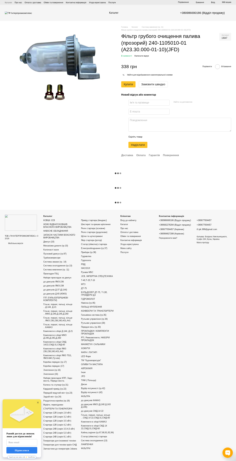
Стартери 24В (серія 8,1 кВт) (57, 436)
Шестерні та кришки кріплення (95, 224)
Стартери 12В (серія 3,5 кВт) (57, 421)
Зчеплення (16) (50, 374)
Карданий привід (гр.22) (54, 389)
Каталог (8, 2)
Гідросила (86, 260)
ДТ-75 (84, 288)
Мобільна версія (15, 243)
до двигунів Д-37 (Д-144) (55, 289)
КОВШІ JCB (49, 220)
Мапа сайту (126, 248)
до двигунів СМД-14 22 (92, 411)
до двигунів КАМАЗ (90, 400)
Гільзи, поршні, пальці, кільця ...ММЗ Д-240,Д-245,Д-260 (57, 312)
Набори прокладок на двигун (57, 277)
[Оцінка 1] (147, 137)
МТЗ (83, 284)
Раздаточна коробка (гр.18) (56, 400)
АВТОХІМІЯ (86, 368)
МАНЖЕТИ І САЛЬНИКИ (93, 344)
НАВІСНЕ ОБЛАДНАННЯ (55, 231)
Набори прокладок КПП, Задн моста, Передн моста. (57, 379)
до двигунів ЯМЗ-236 (53, 281)
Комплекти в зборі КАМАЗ (94, 422)
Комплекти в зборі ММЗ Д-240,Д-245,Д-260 (54, 336)
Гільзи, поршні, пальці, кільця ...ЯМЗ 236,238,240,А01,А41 (57, 319)
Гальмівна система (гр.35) (93, 315)
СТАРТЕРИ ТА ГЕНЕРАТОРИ (57, 409)
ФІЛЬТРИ (85, 448)
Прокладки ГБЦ (51, 273)
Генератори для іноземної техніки (59, 440)
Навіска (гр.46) (88, 303)
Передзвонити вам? (168, 238)
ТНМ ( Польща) (88, 380)
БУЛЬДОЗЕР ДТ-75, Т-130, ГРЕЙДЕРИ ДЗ (94, 293)
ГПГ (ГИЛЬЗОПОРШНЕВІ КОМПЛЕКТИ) (55, 299)
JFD (83, 376)
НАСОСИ (85, 268)
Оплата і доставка (33, 2)
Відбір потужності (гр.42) (93, 388)
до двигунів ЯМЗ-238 (53, 285)
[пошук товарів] (130, 12)
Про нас (18, 2)
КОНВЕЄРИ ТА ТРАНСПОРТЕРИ (97, 311)
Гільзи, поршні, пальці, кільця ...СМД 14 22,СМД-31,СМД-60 (95, 416)
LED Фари (86, 356)
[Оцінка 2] (152, 137)
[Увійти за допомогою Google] (201, 102)
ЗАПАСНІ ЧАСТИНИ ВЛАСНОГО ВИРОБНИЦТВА (59, 236)
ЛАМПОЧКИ (87, 444)
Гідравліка (86, 256)
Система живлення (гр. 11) (56, 269)
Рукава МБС (87, 272)
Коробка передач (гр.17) (55, 362)
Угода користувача (97, 2)
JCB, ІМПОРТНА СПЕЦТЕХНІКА (97, 276)
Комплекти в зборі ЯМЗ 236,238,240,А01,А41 (54, 350)
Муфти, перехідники (53, 404)
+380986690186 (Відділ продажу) (202, 12)
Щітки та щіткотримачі (92, 236)
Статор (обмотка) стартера (94, 244)
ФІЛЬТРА (85, 396)
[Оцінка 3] (158, 137)
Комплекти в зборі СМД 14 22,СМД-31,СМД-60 (94, 427)
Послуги (112, 2)
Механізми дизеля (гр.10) (55, 245)
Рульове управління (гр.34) (94, 319)
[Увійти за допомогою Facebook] (196, 102)
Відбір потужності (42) (91, 392)
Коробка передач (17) (53, 366)
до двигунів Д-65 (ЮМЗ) (55, 294)
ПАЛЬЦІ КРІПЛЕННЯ (91, 307)
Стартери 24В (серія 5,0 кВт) (57, 433)
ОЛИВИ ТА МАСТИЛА (92, 364)
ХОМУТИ (85, 348)
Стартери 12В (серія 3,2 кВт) (57, 417)
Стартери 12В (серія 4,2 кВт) (57, 425)
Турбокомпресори (51, 258)
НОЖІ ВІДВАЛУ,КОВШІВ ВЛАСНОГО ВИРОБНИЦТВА (57, 225)
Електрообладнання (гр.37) (94, 248)
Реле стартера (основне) (93, 228)
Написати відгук (141, 56)
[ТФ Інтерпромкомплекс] (21, 222)
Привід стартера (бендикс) (94, 220)
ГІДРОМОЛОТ (88, 299)
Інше (83, 372)
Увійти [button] (130, 75)
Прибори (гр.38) (88, 252)
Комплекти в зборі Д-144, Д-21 (58, 331)
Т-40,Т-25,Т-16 (88, 280)
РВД (83, 264)
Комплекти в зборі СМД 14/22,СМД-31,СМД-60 (54, 343)
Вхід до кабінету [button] (128, 220)
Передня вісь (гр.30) (91, 327)
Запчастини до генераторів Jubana (60, 449)
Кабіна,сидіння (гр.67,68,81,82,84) (97, 432)
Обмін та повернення (53, 2)
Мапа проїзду (203, 242)
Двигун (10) (48, 241)
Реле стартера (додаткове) (94, 232)
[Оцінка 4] (163, 137)
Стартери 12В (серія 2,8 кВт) (57, 413)
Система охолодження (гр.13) (57, 265)
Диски (84, 384)
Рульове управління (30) (93, 323)
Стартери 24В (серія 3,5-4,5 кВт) (59, 429)
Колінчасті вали (51, 249)
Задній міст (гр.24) (52, 396)
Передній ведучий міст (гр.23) (57, 393)
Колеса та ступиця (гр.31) (55, 385)
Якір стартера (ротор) (91, 240)
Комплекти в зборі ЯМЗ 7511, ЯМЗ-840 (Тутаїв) (57, 356)
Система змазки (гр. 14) (54, 262)
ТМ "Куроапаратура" (91, 360)
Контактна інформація (76, 2)
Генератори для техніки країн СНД (60, 444)
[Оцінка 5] (168, 137)
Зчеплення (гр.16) (52, 370)
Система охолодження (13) (94, 440)
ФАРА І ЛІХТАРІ (89, 352)
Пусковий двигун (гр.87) (54, 254)
